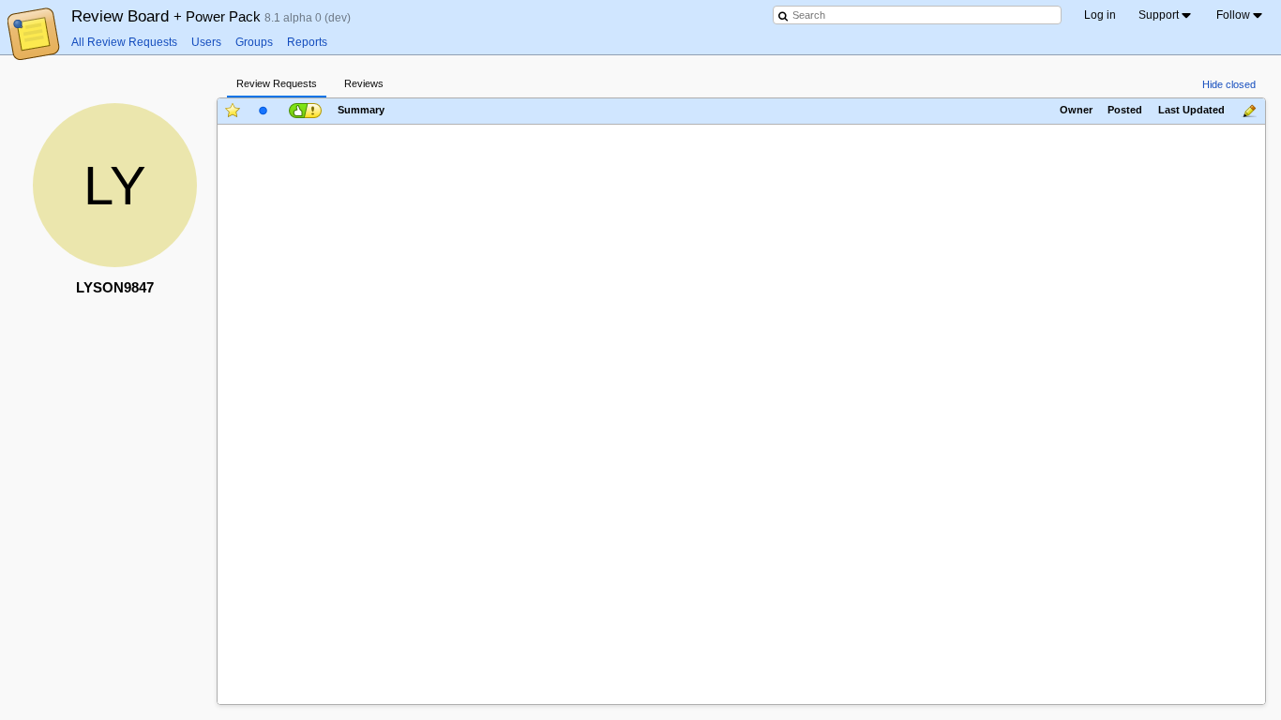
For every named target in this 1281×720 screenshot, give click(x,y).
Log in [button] (1100, 15)
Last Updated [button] (1191, 110)
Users (206, 42)
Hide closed (1229, 84)
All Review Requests (124, 42)
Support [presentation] (1158, 15)
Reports (307, 42)
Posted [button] (1125, 110)
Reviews (364, 83)
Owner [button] (1076, 110)
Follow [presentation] (1233, 15)
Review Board (167, 16)
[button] (303, 109)
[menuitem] (1166, 15)
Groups (254, 42)
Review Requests (276, 83)
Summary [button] (361, 110)
